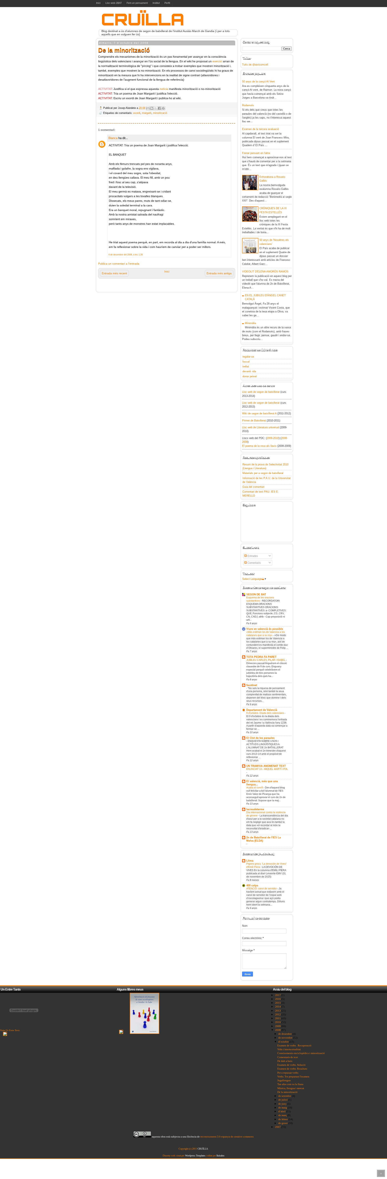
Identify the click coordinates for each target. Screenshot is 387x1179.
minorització (160, 112)
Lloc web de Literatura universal (260, 427)
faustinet (251, 685)
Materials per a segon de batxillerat (262, 473)
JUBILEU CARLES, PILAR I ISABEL (266, 660)
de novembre (285, 1037)
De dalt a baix (284, 1061)
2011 (278, 1018)
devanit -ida (249, 371)
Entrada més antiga (219, 273)
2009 (278, 1026)
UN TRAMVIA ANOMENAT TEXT (266, 765)
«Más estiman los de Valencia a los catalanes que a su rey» (265, 634)
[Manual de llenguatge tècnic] (121, 1032)
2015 (278, 1002)
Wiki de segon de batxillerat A (259, 413)
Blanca (113, 138)
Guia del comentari (253, 486)
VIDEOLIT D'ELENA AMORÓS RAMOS (265, 271)
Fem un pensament (137, 3)
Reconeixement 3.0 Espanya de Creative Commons (227, 1136)
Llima (249, 860)
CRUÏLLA (142, 19)
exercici (217, 61)
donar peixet (249, 376)
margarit (146, 112)
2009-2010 (273, 438)
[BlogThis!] (152, 108)
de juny (282, 1103)
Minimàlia (250, 323)
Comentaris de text (287, 1057)
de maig (283, 1107)
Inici (98, 3)
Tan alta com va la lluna (290, 1084)
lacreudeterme (255, 809)
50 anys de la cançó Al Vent (258, 81)
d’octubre (283, 1041)
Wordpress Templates (195, 1155)
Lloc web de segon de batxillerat (261, 391)
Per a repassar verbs (287, 1072)
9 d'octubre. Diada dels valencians (265, 713)
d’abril (282, 1111)
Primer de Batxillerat (254, 420)
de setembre (285, 1095)
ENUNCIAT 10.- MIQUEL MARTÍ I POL (267, 769)
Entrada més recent (114, 273)
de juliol (283, 1099)
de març (282, 1115)
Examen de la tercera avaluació (260, 129)
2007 (278, 1126)
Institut (156, 3)
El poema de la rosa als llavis (259, 445)
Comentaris (254, 562)
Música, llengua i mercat (290, 1088)
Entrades (252, 555)
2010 (278, 1022)
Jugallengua (284, 1080)
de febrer (283, 1119)
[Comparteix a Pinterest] (163, 108)
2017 (278, 995)
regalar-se (248, 356)
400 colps (252, 885)
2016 (278, 998)
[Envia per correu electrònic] (148, 108)
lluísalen (220, 1155)
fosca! (246, 361)
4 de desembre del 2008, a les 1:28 (125, 254)
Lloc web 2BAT (113, 3)
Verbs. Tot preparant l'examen (293, 1076)
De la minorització (287, 1092)
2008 (278, 1029)
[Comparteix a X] (156, 108)
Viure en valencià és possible (264, 628)
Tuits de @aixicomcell (255, 64)
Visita (10, 1030)
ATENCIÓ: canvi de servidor (261, 888)
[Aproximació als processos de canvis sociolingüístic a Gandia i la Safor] (144, 1032)
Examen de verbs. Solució (291, 1064)
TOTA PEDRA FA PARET (261, 656)
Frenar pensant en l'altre (256, 153)
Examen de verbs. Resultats (292, 1068)
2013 (278, 1010)
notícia (164, 88)
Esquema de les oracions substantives (260, 599)
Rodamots (248, 105)
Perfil (167, 3)
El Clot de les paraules (260, 737)
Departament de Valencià (261, 709)
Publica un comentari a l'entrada (118, 263)
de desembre (285, 1033)
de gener (283, 1123)
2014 (278, 1006)
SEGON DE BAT (256, 594)
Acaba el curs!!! (255, 787)
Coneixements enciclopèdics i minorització (301, 1053)
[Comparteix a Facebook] (159, 108)
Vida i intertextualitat (289, 1049)
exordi (136, 112)
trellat (245, 366)
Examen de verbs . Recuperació (294, 1045)
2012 (278, 1014)
